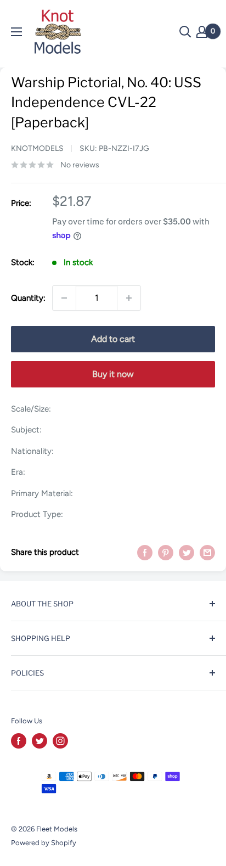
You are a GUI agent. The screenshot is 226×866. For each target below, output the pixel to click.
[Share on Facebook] (144, 552)
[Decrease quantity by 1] (64, 298)
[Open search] (185, 32)
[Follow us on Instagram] (60, 741)
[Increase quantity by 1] (128, 298)
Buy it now (113, 374)
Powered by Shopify (43, 843)
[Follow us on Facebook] (18, 741)
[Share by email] (207, 552)
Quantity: (28, 298)
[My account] (201, 32)
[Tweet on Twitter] (186, 552)
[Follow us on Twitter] (39, 741)
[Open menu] (16, 31)
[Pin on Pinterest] (165, 552)
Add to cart (113, 339)
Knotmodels (37, 148)
